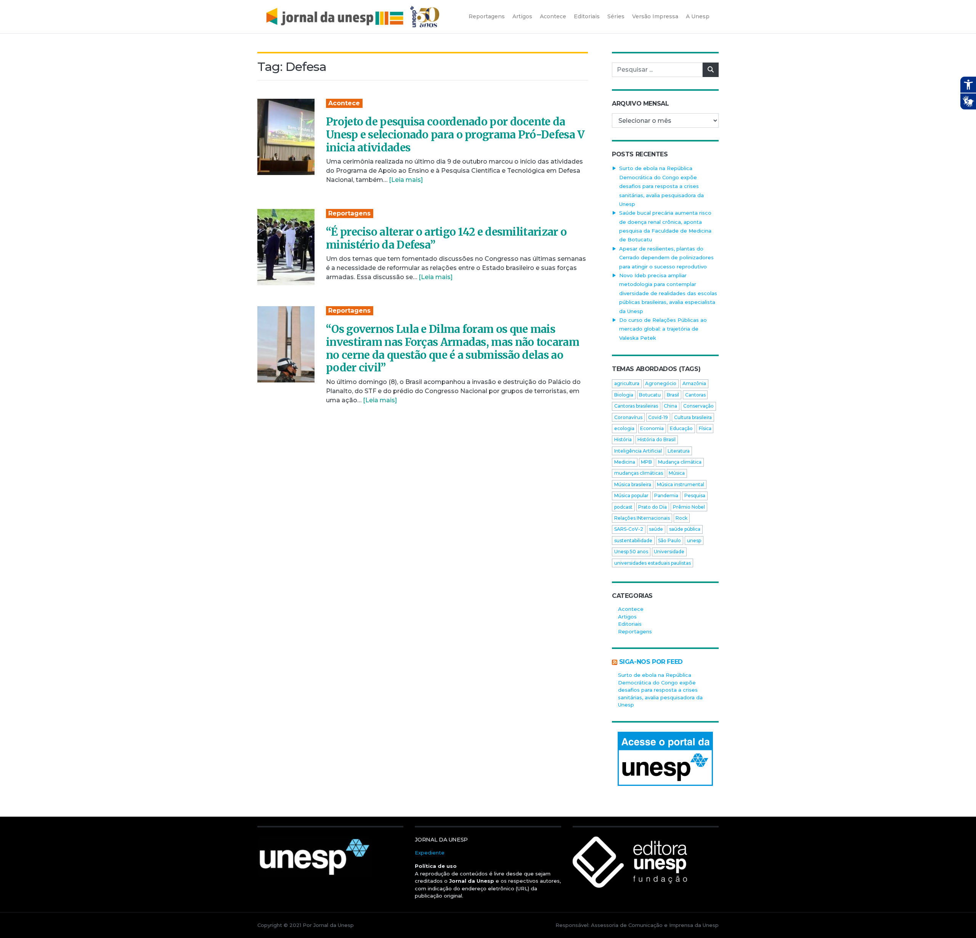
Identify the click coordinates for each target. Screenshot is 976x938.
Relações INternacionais (642, 518)
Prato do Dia (652, 507)
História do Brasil (656, 439)
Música (677, 473)
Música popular (631, 495)
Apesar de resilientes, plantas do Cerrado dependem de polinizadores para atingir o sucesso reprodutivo (666, 258)
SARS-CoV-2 (628, 529)
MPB (646, 462)
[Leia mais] (406, 179)
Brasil (673, 395)
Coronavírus (628, 417)
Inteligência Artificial (638, 451)
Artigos (627, 617)
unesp (694, 540)
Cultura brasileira (693, 417)
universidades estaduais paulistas (652, 563)
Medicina (624, 462)
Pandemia (666, 495)
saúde (656, 529)
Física (705, 428)
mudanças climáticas (638, 473)
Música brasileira (632, 484)
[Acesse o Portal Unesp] (665, 759)
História (623, 439)
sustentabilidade (633, 540)
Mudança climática (680, 462)
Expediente (430, 853)
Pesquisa (694, 495)
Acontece (344, 103)
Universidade (669, 551)
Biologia (623, 395)
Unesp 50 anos (631, 551)
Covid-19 (658, 417)
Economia (652, 428)
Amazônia (694, 383)
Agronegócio (660, 383)
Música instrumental (680, 484)
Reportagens (349, 213)
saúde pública (684, 529)
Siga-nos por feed (651, 661)
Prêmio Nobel (689, 507)
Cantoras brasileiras (636, 406)
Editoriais (630, 624)
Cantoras (695, 395)
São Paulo (669, 540)
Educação (681, 428)
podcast (623, 507)
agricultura (626, 383)
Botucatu (650, 395)
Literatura (679, 451)
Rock (681, 518)
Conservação (698, 406)
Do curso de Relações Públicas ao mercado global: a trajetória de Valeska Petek (663, 329)
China (670, 406)
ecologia (624, 428)
